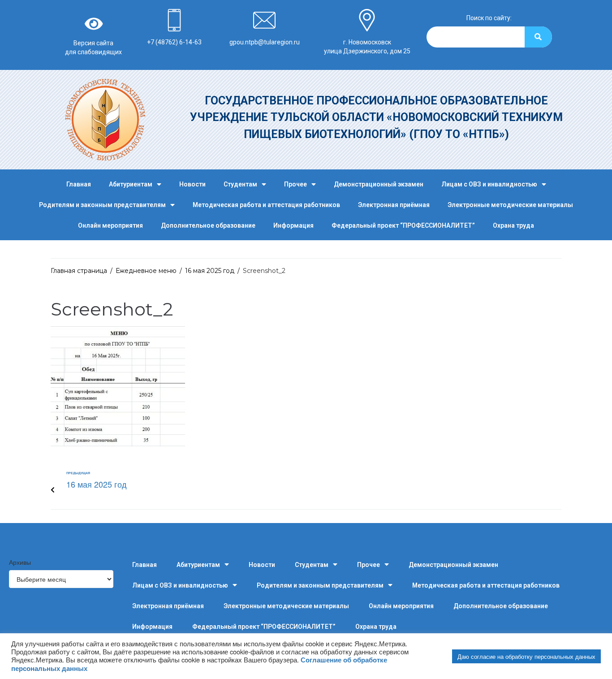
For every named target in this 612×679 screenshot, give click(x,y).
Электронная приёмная (394, 204)
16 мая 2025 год (209, 271)
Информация (293, 225)
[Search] (538, 37)
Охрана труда (513, 225)
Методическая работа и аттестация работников (266, 204)
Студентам (240, 184)
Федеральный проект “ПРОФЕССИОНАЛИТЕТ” (403, 225)
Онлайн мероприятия (110, 225)
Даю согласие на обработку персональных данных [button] (526, 656)
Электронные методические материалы (510, 204)
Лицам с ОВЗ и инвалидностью (489, 184)
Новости (192, 184)
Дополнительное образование (208, 225)
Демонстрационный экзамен (378, 184)
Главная (78, 184)
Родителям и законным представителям (102, 204)
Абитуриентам (130, 184)
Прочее (295, 184)
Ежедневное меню (146, 271)
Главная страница (79, 271)
